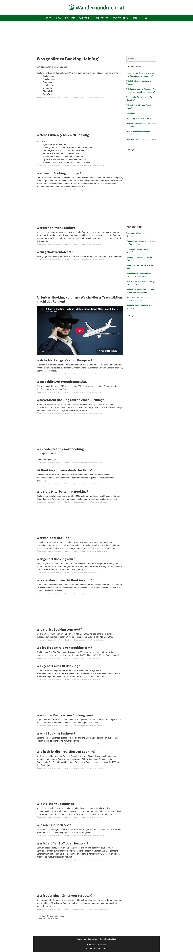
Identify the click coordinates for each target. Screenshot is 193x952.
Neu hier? (70, 18)
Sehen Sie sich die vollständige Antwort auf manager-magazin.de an (86, 909)
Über (134, 18)
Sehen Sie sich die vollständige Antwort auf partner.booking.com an (85, 551)
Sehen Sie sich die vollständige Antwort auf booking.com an (83, 484)
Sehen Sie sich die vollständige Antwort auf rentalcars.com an (84, 259)
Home (48, 18)
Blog (58, 18)
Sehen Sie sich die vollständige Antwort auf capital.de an (82, 572)
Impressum (81, 939)
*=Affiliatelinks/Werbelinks (96, 945)
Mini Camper (102, 18)
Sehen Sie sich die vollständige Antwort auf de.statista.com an (84, 594)
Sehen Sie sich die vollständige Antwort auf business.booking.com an (86, 744)
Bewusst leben (120, 18)
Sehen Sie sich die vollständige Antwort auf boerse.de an (82, 679)
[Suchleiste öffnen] (146, 18)
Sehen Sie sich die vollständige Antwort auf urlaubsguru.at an (83, 244)
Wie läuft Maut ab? (134, 113)
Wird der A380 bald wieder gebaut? (51, 916)
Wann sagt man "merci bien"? (138, 118)
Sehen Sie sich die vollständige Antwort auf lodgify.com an (82, 817)
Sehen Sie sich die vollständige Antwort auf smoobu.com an (83, 413)
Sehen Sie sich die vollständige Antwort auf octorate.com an (83, 768)
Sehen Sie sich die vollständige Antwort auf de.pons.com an (83, 462)
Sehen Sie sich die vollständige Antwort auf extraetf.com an (83, 190)
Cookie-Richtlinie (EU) (108, 939)
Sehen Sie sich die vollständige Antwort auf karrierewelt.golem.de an (86, 502)
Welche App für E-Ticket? (48, 918)
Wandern (84, 18)
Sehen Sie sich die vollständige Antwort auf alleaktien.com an (83, 97)
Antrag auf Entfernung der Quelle (50, 97)
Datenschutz (92, 939)
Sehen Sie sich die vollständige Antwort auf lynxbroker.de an (83, 640)
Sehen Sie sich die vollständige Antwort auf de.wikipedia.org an (84, 165)
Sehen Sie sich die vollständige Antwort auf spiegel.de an (82, 392)
